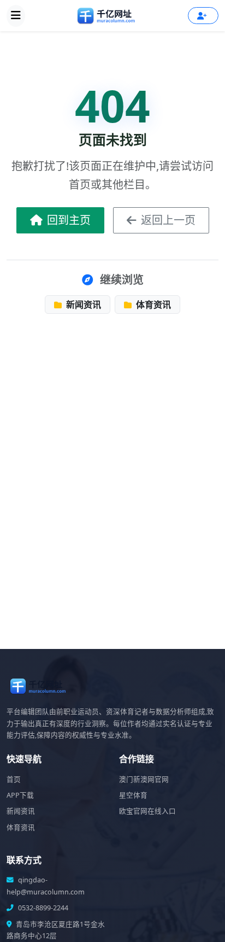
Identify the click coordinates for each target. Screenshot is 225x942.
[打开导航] (16, 16)
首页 (14, 779)
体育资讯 (152, 305)
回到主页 (69, 220)
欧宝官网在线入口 (147, 811)
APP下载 (20, 795)
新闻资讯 (82, 305)
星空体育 (133, 795)
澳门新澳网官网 (144, 779)
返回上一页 (168, 220)
